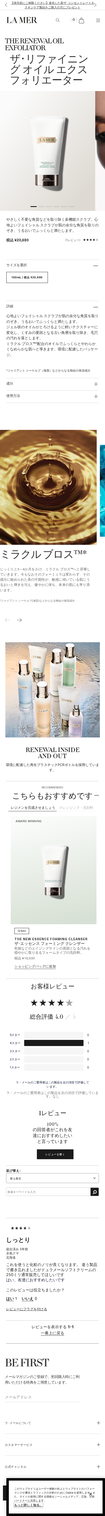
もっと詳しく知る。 (28, 1504)
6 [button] (71, 207)
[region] (55, 1497)
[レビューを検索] (94, 1192)
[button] (5, 5)
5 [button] (64, 207)
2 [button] (41, 207)
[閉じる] (90, 1494)
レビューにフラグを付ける (26, 1309)
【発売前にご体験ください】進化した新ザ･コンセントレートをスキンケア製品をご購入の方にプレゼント (52, 4)
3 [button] (49, 207)
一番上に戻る (52, 1332)
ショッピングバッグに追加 (35, 966)
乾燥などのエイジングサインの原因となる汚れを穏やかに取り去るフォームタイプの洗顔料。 (52, 950)
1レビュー (72, 240)
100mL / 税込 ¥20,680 (27, 277)
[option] (47, 151)
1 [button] (34, 207)
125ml (22, 931)
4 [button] (56, 207)
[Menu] (98, 20)
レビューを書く (55, 1154)
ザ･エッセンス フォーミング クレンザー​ (49, 944)
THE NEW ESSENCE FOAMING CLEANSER (51, 939)
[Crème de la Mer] (21, 20)
